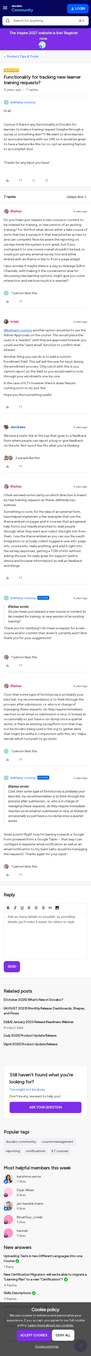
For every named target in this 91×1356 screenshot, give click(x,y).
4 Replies (10, 1285)
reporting (13, 1151)
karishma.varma (29, 1177)
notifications (36, 1151)
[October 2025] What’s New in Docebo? (33, 1000)
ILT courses (60, 1151)
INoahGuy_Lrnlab (30, 1217)
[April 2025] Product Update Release (30, 1044)
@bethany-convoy (18, 330)
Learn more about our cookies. (51, 1325)
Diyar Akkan (25, 1190)
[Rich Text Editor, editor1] (45, 935)
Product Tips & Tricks (23, 56)
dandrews (17, 427)
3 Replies (10, 1299)
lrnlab (14, 322)
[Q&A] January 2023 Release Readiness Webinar (39, 1022)
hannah (22, 1231)
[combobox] (45, 20)
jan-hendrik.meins (30, 1204)
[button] (5, 9)
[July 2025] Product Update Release (30, 1036)
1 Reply (9, 1267)
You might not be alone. (27, 1090)
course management (57, 1142)
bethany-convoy (22, 102)
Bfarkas (16, 211)
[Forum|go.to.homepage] (22, 8)
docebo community (21, 1142)
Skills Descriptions (17, 1293)
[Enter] (7, 20)
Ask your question (45, 1107)
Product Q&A (13, 1028)
